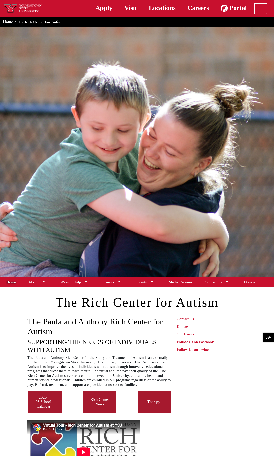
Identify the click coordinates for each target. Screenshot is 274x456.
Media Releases (180, 282)
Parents (108, 282)
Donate (249, 282)
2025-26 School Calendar (43, 401)
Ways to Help (70, 282)
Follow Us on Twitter (193, 349)
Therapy (153, 402)
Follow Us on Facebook (195, 342)
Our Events (185, 334)
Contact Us (213, 282)
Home (8, 22)
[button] (43, 282)
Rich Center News (100, 401)
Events (141, 282)
